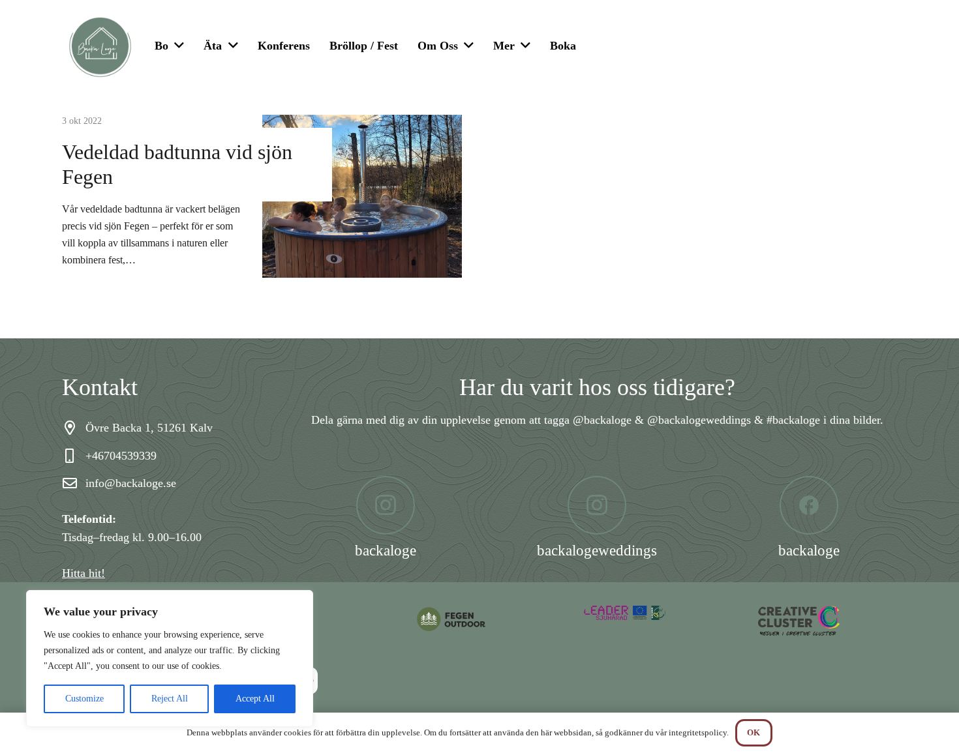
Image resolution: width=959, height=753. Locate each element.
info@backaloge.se (130, 483)
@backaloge (602, 419)
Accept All (255, 698)
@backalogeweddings (699, 419)
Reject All (169, 698)
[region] (169, 658)
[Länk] (479, 619)
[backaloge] (385, 505)
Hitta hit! (83, 573)
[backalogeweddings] (597, 505)
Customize (84, 698)
